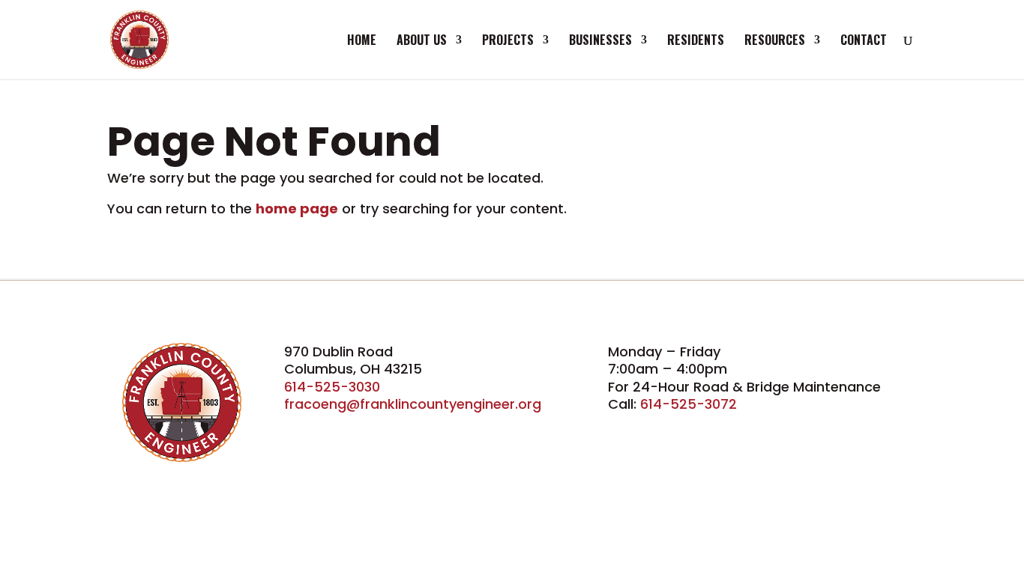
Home (361, 41)
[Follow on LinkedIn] (363, 426)
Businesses (600, 41)
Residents (695, 41)
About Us (422, 41)
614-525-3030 (332, 386)
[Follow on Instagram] (396, 426)
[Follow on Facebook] (297, 426)
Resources (774, 41)
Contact (863, 41)
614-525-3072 (688, 404)
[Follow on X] (330, 426)
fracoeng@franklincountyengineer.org (412, 404)
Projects (508, 41)
